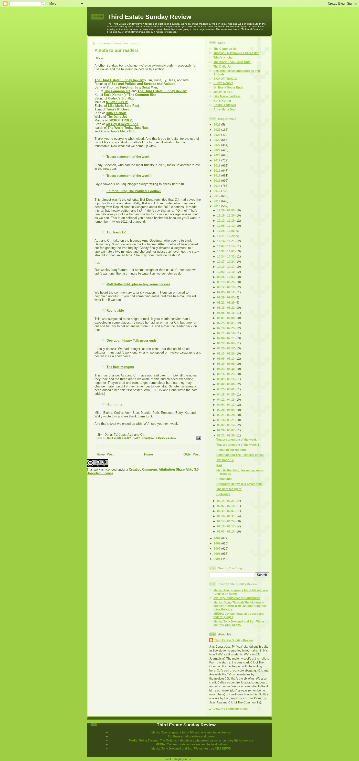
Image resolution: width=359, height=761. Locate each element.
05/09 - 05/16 (226, 379)
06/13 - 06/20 (226, 353)
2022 (217, 145)
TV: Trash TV (116, 232)
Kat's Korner (222, 100)
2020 (217, 155)
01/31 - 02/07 (226, 511)
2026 (217, 124)
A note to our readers (231, 449)
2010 (217, 206)
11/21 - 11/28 (226, 235)
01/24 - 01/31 (226, 516)
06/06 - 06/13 (226, 358)
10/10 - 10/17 (226, 266)
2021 (217, 150)
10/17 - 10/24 (226, 261)
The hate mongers (120, 367)
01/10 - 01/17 (226, 526)
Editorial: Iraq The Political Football (133, 191)
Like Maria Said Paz (123, 106)
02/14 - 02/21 (226, 500)
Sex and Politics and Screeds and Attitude (143, 84)
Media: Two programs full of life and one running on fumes (191, 732)
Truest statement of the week (127, 156)
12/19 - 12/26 (226, 215)
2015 (217, 180)
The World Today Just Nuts (128, 127)
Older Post (191, 454)
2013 (217, 190)
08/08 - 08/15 (226, 312)
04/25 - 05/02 (226, 389)
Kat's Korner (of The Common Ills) (130, 95)
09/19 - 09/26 (226, 282)
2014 (217, 185)
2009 (217, 538)
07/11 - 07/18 (226, 333)
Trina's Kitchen (117, 109)
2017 (217, 170)
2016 (217, 175)
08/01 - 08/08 (226, 317)
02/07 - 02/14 (226, 505)
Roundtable (115, 310)
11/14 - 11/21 (226, 241)
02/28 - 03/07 (226, 430)
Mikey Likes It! (117, 102)
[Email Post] (198, 437)
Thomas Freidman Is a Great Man (236, 53)
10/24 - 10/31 (226, 256)
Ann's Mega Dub (123, 131)
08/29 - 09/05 (226, 297)
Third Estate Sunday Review (149, 16)
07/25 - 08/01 (226, 323)
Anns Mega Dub (224, 109)
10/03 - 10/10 (226, 271)
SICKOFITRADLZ (225, 78)
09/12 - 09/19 (226, 287)
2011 (217, 201)
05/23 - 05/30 (226, 368)
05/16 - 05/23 (226, 374)
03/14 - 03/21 (226, 420)
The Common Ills (117, 91)
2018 (217, 165)
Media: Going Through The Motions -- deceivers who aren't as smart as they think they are (240, 606)
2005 (217, 558)
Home (148, 454)
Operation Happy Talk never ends (131, 340)
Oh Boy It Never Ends (122, 124)
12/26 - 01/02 (226, 210)
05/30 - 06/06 (226, 363)
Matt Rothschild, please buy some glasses (138, 284)
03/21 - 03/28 (226, 414)
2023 (217, 139)
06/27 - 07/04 (226, 343)
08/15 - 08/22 (226, 307)
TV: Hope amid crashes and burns (236, 598)
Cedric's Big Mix (120, 98)
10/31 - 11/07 (226, 251)
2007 (217, 548)
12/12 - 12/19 (226, 220)
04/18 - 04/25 (226, 394)
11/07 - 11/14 (226, 246)
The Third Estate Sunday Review (119, 80)
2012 (217, 196)
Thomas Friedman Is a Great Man (132, 87)
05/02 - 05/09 (226, 384)
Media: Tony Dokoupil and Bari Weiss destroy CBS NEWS (239, 623)
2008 (217, 543)
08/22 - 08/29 (226, 302)
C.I (142, 434)
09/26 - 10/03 (226, 276)
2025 (217, 129)
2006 (217, 553)
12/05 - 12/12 (226, 225)
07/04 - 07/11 (226, 338)
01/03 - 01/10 (226, 531)
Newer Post (105, 454)
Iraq (97, 262)
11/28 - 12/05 (226, 230)
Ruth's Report (116, 113)
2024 (217, 134)
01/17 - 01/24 (226, 521)
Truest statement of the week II (129, 176)
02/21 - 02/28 (226, 435)
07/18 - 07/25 (226, 328)
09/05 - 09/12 (226, 292)
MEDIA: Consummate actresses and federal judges (191, 744)
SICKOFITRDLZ (120, 120)
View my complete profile (230, 708)
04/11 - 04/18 (226, 399)
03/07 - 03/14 (226, 425)
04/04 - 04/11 (226, 404)
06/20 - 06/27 (226, 348)
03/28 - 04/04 (226, 409)
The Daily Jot (117, 117)
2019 (217, 160)
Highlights (114, 404)
